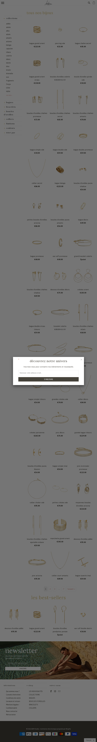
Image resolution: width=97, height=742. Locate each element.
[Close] (81, 359)
